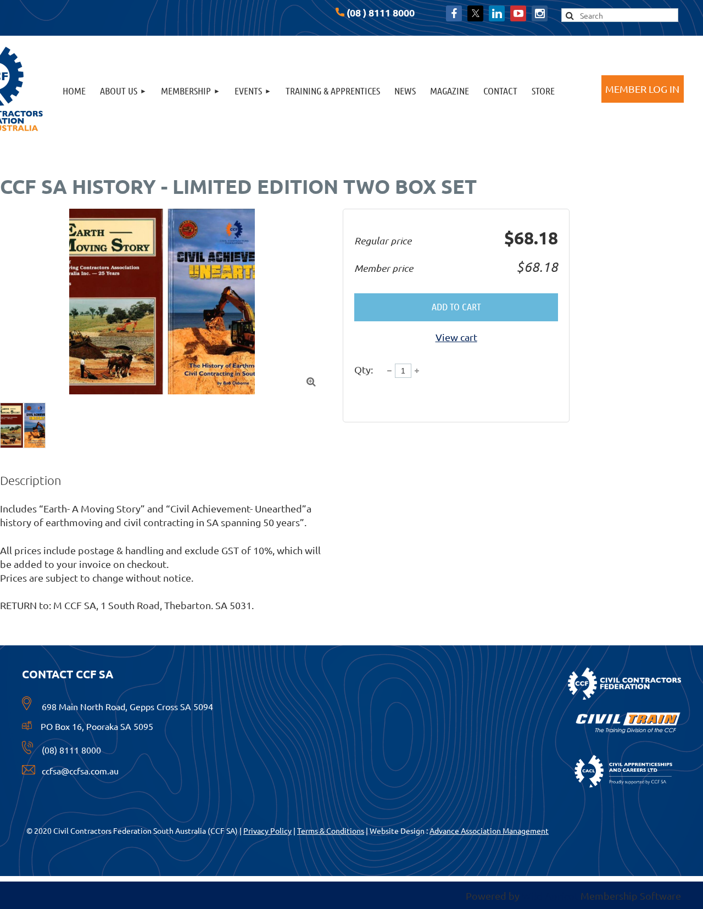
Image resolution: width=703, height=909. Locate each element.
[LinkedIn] (497, 13)
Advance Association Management (489, 830)
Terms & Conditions (330, 830)
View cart (456, 337)
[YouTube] (518, 13)
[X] (475, 13)
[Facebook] (454, 13)
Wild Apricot (550, 895)
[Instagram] (540, 13)
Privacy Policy (267, 830)
